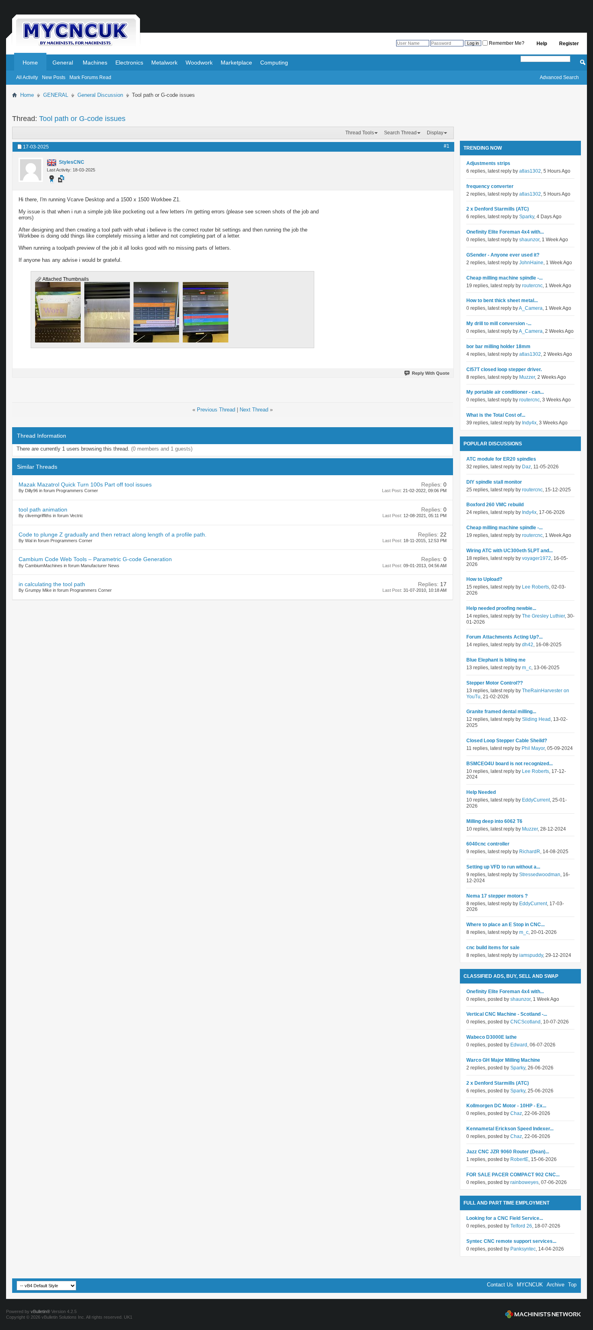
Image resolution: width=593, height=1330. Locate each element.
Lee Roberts (535, 587)
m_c (526, 667)
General (62, 62)
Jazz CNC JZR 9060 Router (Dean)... (507, 1152)
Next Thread (254, 410)
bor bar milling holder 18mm (498, 346)
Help (542, 43)
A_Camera (531, 308)
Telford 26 (521, 1226)
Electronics (129, 62)
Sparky (526, 216)
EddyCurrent (536, 800)
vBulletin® (40, 1311)
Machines (95, 62)
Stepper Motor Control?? (494, 683)
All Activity (27, 77)
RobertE (519, 1159)
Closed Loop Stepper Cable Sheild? (506, 740)
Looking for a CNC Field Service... (504, 1218)
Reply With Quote (430, 373)
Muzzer (527, 377)
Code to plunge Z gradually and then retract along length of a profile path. (113, 534)
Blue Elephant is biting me (496, 660)
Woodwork (199, 62)
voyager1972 (536, 558)
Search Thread (400, 133)
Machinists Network (543, 1314)
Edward (518, 1045)
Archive (555, 1285)
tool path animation (43, 509)
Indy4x (529, 423)
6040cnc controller (487, 844)
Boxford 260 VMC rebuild (495, 504)
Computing (274, 62)
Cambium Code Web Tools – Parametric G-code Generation (95, 559)
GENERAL (55, 95)
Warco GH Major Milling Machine (503, 1060)
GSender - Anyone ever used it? (502, 255)
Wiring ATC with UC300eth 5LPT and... (509, 550)
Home (30, 62)
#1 (446, 146)
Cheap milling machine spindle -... (504, 278)
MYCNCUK (530, 1285)
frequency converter (490, 186)
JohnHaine (531, 262)
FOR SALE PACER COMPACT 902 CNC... (513, 1175)
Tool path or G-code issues (82, 119)
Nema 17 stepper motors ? (497, 896)
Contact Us (500, 1285)
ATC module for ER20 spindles (501, 459)
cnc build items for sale (493, 947)
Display (435, 133)
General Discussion (100, 95)
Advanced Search (559, 77)
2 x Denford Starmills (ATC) (497, 209)
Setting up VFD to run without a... (503, 867)
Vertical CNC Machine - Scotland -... (506, 1014)
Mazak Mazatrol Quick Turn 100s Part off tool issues (85, 484)
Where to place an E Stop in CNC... (505, 924)
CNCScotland (525, 1022)
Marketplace (236, 62)
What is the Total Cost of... (495, 415)
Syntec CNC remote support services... (511, 1241)
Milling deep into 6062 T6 (494, 821)
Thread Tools (359, 133)
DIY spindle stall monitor (494, 482)
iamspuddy (531, 955)
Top (572, 1285)
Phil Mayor (533, 748)
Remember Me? (506, 43)
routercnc (532, 285)
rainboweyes (524, 1182)
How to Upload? (484, 579)
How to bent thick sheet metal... (502, 300)
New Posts (53, 77)
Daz (526, 467)
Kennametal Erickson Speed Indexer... (509, 1129)
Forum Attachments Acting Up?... (504, 637)
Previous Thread (216, 410)
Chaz (516, 1113)
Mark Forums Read (90, 77)
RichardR (529, 851)
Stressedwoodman (539, 874)
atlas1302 (530, 171)
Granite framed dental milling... (501, 711)
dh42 (527, 644)
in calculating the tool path (52, 584)
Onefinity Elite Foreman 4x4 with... (505, 232)
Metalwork (164, 62)
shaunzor (529, 239)
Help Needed (481, 792)
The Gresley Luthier (543, 616)
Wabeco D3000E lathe (491, 1037)
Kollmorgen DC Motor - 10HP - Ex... (506, 1106)
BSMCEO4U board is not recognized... (509, 763)
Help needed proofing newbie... (501, 608)
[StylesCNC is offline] (31, 170)
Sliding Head (536, 719)
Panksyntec (523, 1249)
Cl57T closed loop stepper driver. (504, 369)
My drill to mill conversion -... (498, 323)
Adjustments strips (488, 163)
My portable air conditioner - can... (505, 392)
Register (569, 43)
